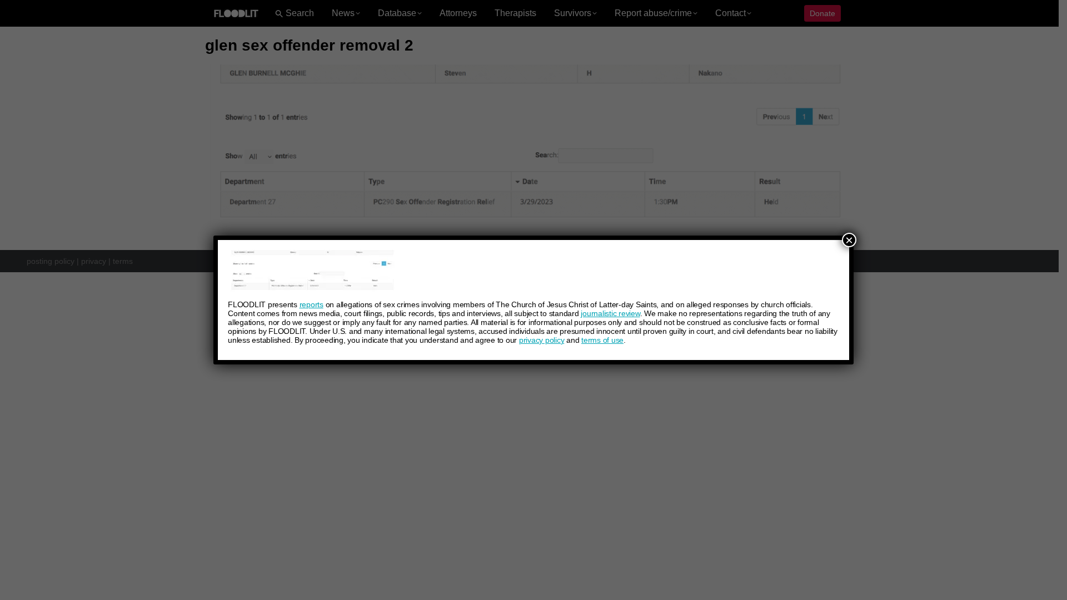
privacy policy (542, 340)
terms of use (602, 340)
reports (311, 304)
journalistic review (610, 313)
